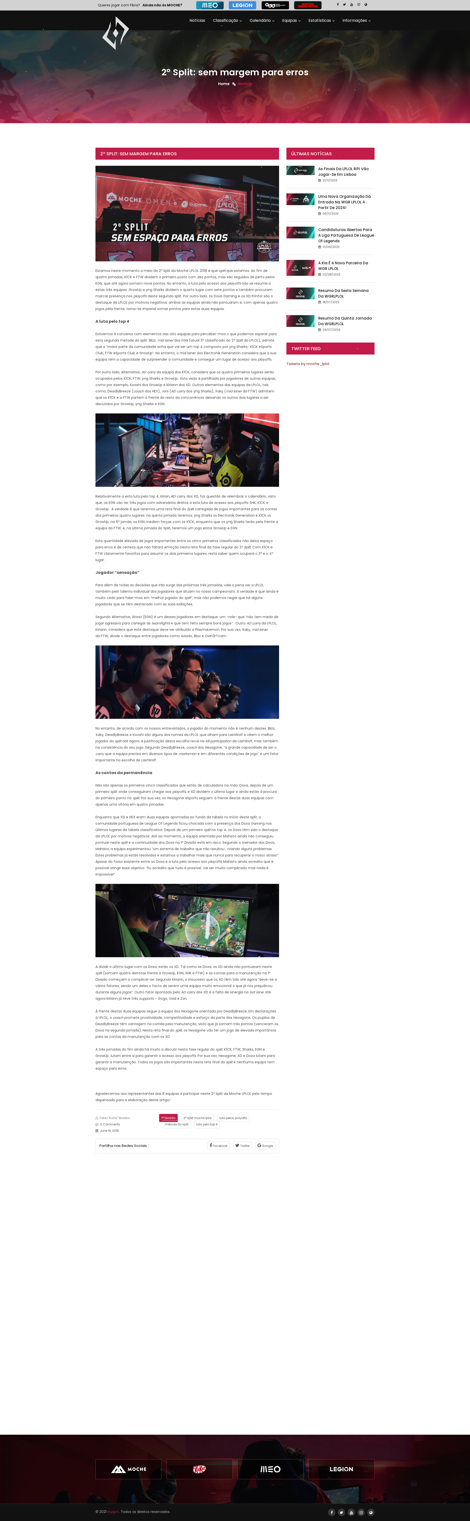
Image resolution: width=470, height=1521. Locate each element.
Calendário (260, 20)
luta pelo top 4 (207, 1124)
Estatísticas (319, 20)
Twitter (244, 1146)
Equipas (289, 20)
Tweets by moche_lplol (307, 363)
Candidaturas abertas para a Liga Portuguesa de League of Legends (346, 235)
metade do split (176, 1124)
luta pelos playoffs (233, 1118)
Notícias (197, 20)
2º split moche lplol (197, 1118)
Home (224, 83)
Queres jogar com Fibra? (119, 5)
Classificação (225, 20)
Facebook (219, 1146)
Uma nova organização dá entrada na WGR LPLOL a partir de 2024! (344, 202)
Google (267, 1146)
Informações (354, 20)
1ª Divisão (168, 1118)
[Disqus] (187, 1220)
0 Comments (110, 1124)
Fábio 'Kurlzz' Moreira (114, 1118)
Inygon (113, 1511)
